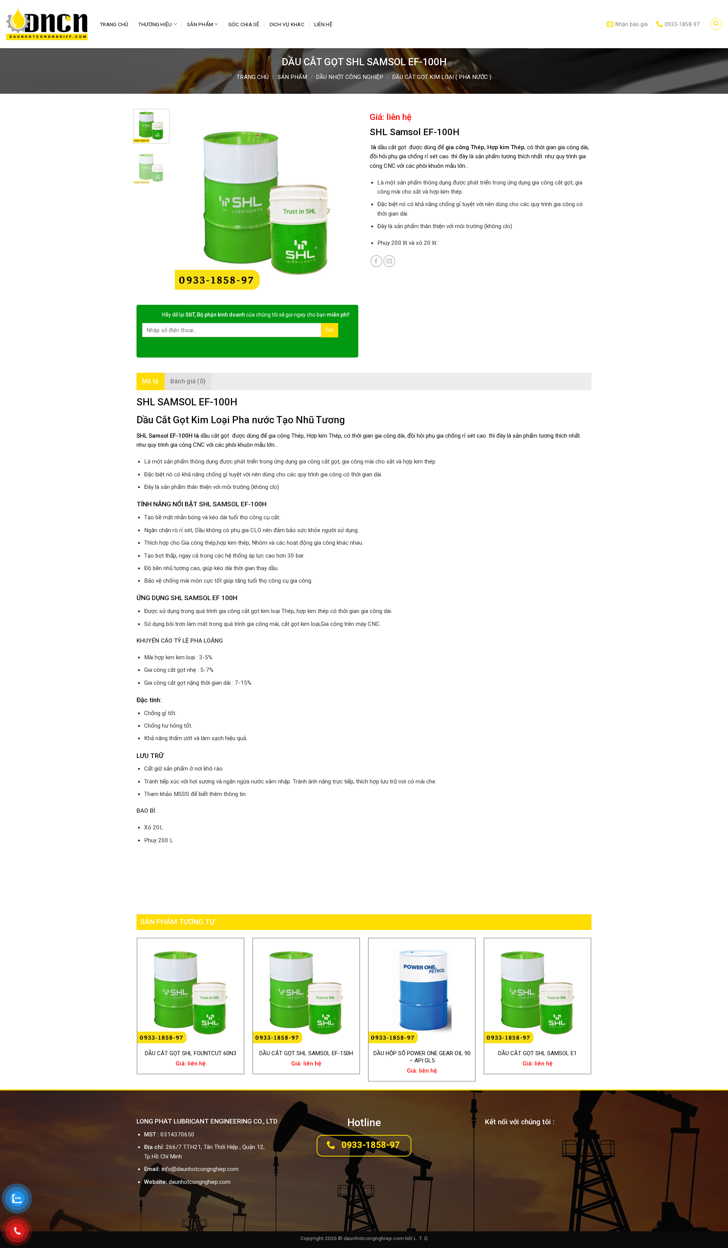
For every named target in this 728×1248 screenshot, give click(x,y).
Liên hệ (323, 24)
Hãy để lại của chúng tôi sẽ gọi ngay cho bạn (256, 315)
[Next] (345, 201)
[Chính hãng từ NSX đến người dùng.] (47, 24)
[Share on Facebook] (376, 261)
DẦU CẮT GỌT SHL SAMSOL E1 (537, 1053)
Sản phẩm (200, 24)
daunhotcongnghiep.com (200, 1182)
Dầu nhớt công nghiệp (349, 77)
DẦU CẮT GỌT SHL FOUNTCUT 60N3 (190, 1053)
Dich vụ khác (287, 24)
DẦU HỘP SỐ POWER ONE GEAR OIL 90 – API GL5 (422, 1057)
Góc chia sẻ (244, 24)
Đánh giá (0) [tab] (188, 381)
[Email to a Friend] (389, 261)
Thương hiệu (155, 24)
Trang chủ (114, 24)
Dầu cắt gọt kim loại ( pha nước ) (441, 77)
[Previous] (188, 201)
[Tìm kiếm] (716, 24)
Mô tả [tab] (150, 381)
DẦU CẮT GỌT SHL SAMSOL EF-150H (306, 1053)
